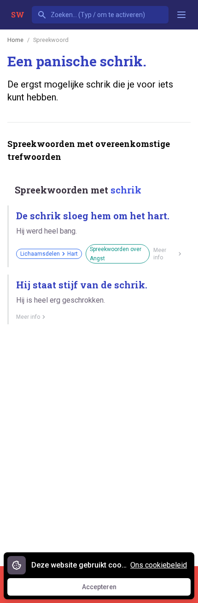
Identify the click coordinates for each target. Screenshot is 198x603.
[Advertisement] (99, 442)
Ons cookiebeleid (158, 565)
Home (15, 39)
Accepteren (108, 589)
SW (17, 14)
